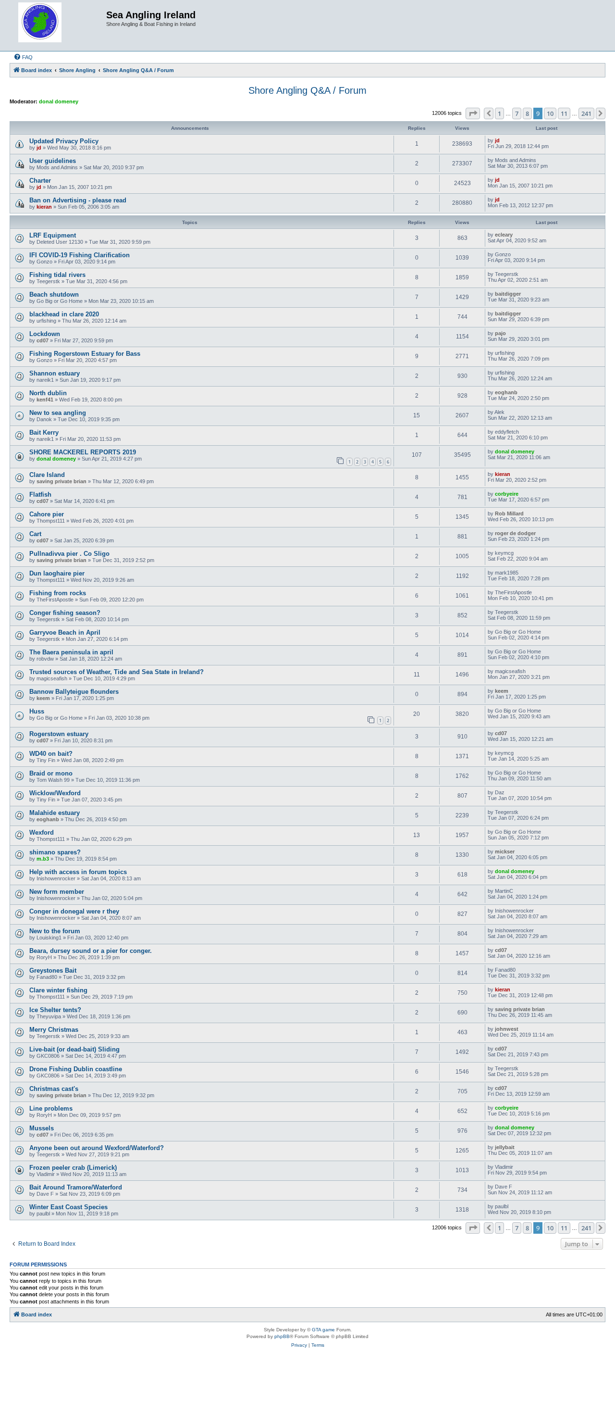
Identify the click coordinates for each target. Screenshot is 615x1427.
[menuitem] (23, 57)
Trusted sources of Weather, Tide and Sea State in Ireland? (116, 672)
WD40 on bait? (51, 753)
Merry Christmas (53, 1029)
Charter (40, 180)
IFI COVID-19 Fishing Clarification (79, 255)
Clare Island (47, 474)
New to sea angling (57, 412)
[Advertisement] (307, 1390)
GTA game (323, 1329)
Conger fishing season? (64, 612)
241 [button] (586, 113)
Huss (36, 711)
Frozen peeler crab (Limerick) (73, 1167)
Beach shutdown (54, 294)
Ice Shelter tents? (55, 1010)
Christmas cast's (53, 1088)
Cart (35, 534)
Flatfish (40, 494)
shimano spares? (55, 852)
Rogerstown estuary (58, 734)
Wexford (41, 832)
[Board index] (59, 25)
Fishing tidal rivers (57, 274)
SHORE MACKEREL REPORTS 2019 (82, 452)
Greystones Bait (52, 970)
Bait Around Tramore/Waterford (75, 1187)
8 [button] (527, 113)
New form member (56, 891)
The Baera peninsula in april (71, 652)
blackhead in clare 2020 (64, 314)
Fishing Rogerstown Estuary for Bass (84, 353)
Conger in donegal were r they (74, 911)
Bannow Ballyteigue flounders (74, 691)
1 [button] (499, 113)
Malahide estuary (54, 812)
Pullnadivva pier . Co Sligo (69, 553)
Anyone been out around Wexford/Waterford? (96, 1148)
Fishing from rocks (57, 593)
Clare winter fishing (58, 990)
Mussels (41, 1128)
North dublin (48, 393)
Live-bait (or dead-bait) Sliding (74, 1049)
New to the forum (54, 931)
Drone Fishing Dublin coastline (75, 1069)
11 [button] (564, 113)
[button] (473, 113)
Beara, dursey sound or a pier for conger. (90, 950)
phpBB (282, 1336)
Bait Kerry (44, 432)
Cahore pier (46, 514)
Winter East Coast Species (68, 1207)
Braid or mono (51, 773)
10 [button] (550, 113)
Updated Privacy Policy (63, 141)
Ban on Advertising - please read (77, 200)
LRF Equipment (52, 235)
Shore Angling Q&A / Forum (307, 90)
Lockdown (44, 334)
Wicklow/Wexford (55, 793)
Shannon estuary (54, 373)
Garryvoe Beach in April (64, 632)
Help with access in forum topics (78, 872)
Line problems (51, 1108)
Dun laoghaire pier (57, 573)
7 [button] (516, 113)
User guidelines (52, 160)
